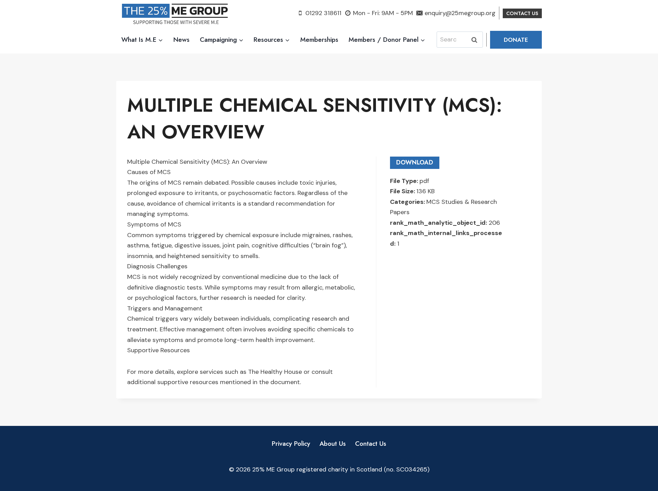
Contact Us (370, 443)
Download (414, 162)
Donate (516, 40)
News (181, 39)
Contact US (522, 13)
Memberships (319, 39)
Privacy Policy (291, 443)
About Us (332, 443)
